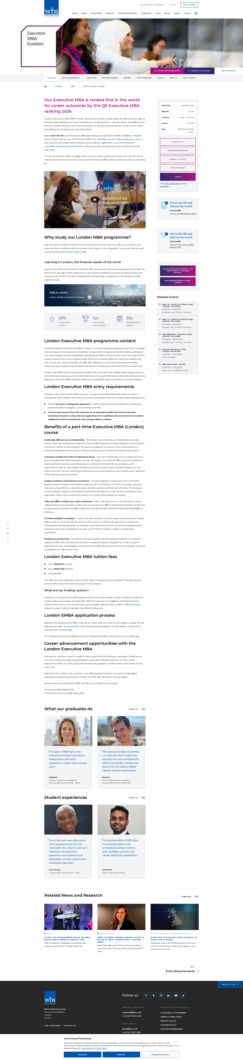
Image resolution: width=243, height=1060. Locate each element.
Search (196, 13)
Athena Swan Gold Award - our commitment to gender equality (178, 270)
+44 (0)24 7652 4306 (131, 1016)
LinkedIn (8, 528)
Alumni (187, 13)
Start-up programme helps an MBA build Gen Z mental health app (67, 938)
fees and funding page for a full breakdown (83, 583)
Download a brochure (168, 71)
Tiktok (8, 541)
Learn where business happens (67, 297)
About (75, 13)
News (158, 13)
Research (110, 13)
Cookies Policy (168, 1025)
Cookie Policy (101, 1048)
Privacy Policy (168, 1021)
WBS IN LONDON (189, 5)
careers (109, 683)
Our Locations (52, 1026)
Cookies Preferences (171, 1029)
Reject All (121, 1054)
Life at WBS (96, 13)
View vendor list (88, 1048)
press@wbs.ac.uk (130, 1028)
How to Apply (128, 636)
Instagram (8, 537)
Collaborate (146, 13)
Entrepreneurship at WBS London (177, 281)
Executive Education (127, 13)
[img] (68, 731)
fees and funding (172, 183)
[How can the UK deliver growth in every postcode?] (175, 917)
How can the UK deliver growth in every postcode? (174, 938)
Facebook (7, 523)
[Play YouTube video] (94, 199)
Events (177, 13)
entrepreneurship (63, 146)
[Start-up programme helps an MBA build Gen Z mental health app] (68, 917)
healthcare (79, 146)
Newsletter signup (200, 71)
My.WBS (172, 5)
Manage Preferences (160, 1054)
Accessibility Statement (173, 1013)
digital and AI (106, 142)
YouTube (8, 532)
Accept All (82, 1054)
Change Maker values (76, 626)
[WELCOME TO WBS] (45, 86)
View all (134, 709)
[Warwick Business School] (51, 8)
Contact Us (70, 1026)
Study (84, 13)
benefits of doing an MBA (75, 251)
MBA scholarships (132, 604)
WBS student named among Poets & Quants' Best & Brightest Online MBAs (120, 939)
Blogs (167, 13)
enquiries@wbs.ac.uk (131, 1012)
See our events (228, 71)
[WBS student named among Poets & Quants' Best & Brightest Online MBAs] (121, 917)
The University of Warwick (152, 5)
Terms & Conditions (170, 1017)
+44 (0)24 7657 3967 (131, 1032)
